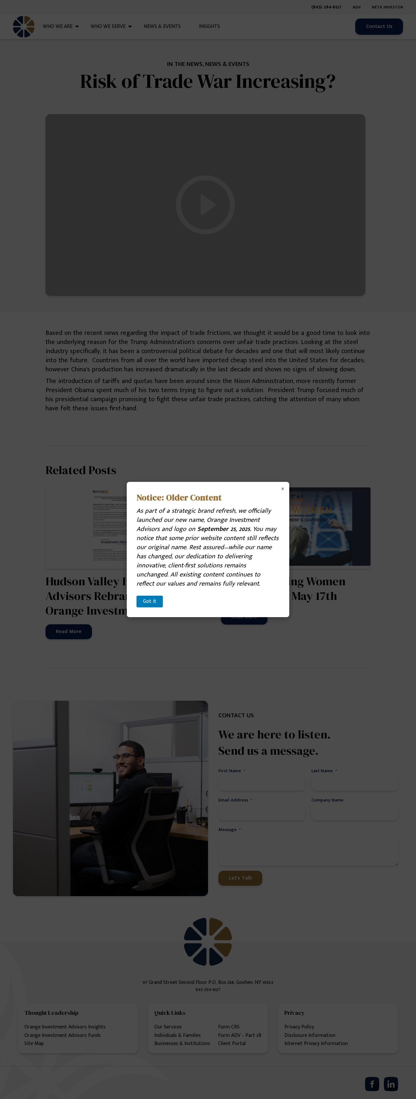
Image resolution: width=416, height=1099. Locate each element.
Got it (149, 601)
